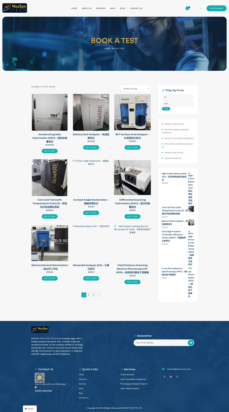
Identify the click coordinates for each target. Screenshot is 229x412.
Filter (166, 109)
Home (74, 8)
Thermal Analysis (172, 153)
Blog (122, 8)
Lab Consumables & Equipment (133, 379)
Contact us (136, 8)
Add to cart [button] (49, 151)
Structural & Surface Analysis (178, 144)
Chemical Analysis (172, 124)
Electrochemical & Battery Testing (175, 131)
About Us (86, 8)
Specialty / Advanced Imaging (177, 138)
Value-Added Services (129, 388)
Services (100, 8)
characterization (127, 374)
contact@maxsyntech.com (179, 369)
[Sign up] (191, 343)
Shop (112, 8)
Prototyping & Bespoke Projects (133, 384)
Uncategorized (171, 158)
